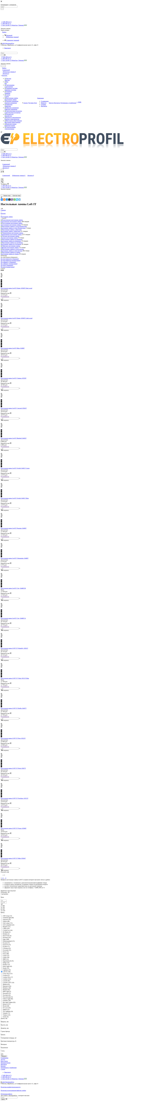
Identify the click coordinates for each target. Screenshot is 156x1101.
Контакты (4, 1064)
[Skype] (17, 199)
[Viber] (12, 199)
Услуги (3, 1059)
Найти (3, 1099)
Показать (3, 1056)
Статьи (3, 1069)
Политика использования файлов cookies (13, 1090)
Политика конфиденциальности (10, 1087)
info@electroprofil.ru (8, 43)
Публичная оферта (6, 1094)
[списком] (2, 268)
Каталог (3, 1066)
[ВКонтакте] (2, 199)
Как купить (4, 1061)
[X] (9, 199)
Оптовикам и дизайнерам (9, 1067)
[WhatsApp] (14, 199)
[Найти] (2, 8)
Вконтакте (7, 48)
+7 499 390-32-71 (6, 22)
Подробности (5, 296)
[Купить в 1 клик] (1, 275)
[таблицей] (4, 268)
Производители (5, 1063)
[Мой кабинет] (1, 162)
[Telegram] (19, 199)
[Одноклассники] (4, 199)
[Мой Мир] (7, 199)
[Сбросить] (2, 1054)
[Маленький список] (1, 270)
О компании (4, 1058)
